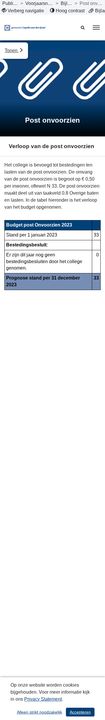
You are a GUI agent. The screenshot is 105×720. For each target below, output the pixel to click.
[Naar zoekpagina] (83, 27)
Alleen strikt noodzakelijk (39, 712)
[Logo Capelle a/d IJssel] (24, 27)
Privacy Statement (43, 699)
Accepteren (80, 712)
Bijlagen (66, 3)
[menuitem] (23, 11)
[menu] (96, 27)
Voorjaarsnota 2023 (39, 3)
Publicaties (10, 3)
